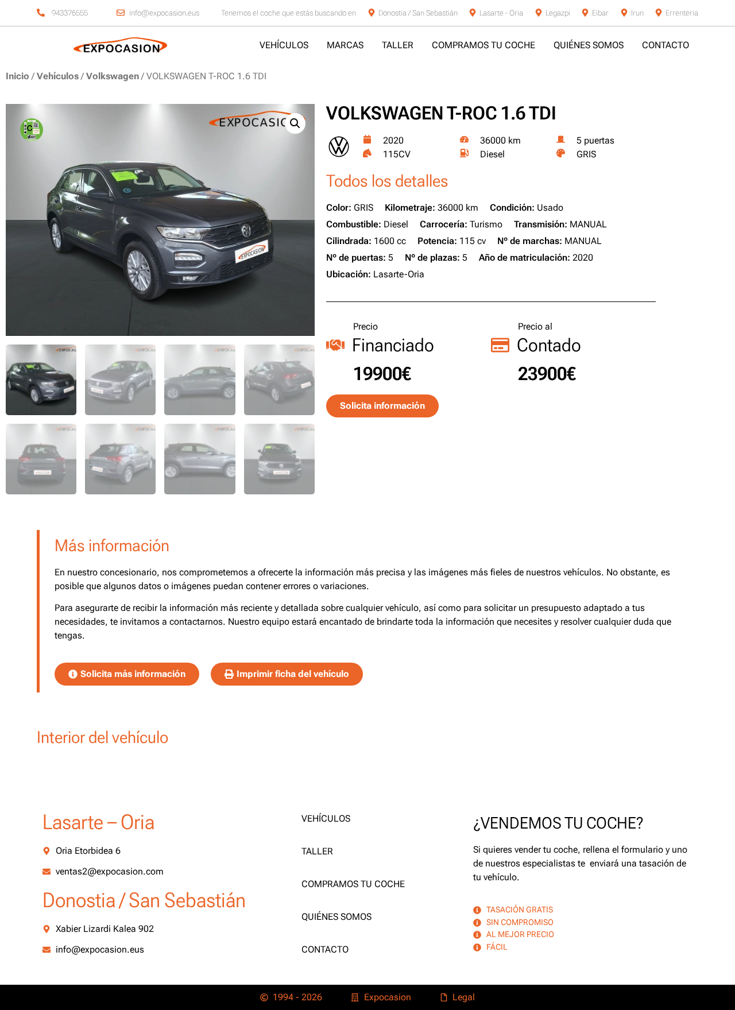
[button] (295, 123)
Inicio (17, 76)
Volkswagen (112, 76)
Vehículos (58, 76)
